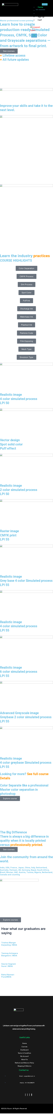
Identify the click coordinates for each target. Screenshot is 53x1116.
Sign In (40, 13)
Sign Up (41, 16)
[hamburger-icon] (45, 4)
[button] (26, 268)
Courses (41, 10)
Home (40, 7)
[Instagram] (29, 1094)
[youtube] (31, 1094)
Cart (40, 20)
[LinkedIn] (27, 1094)
